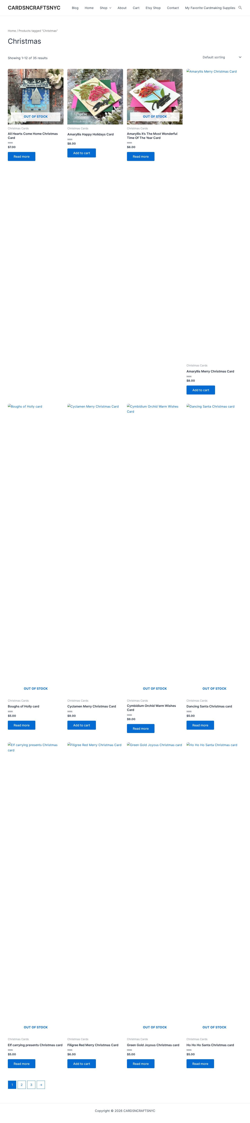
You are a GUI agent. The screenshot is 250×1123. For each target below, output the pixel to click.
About (122, 8)
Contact (173, 8)
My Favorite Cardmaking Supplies (210, 8)
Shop (103, 8)
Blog (75, 8)
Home (89, 8)
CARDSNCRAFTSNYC (34, 8)
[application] (109, 8)
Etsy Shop (153, 8)
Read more (21, 156)
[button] (240, 8)
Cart (136, 8)
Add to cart (81, 153)
